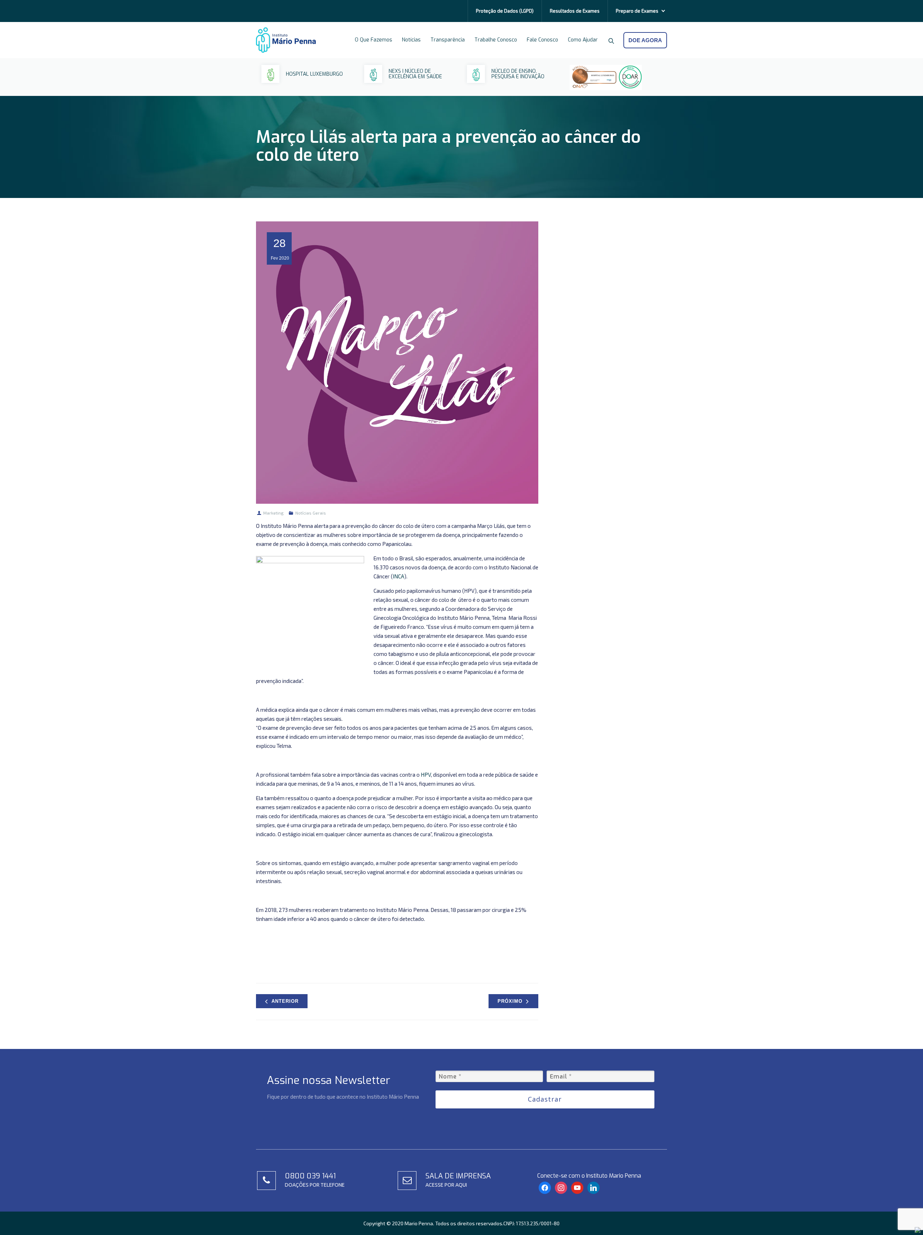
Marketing (273, 512)
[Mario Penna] (286, 40)
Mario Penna (419, 1223)
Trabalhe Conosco (495, 39)
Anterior (285, 1001)
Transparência (447, 39)
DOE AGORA (645, 40)
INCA (398, 576)
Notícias (411, 39)
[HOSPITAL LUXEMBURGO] (302, 81)
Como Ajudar (583, 39)
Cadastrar (545, 1099)
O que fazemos (373, 39)
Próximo (510, 1001)
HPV (426, 774)
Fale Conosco (542, 39)
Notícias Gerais (310, 512)
